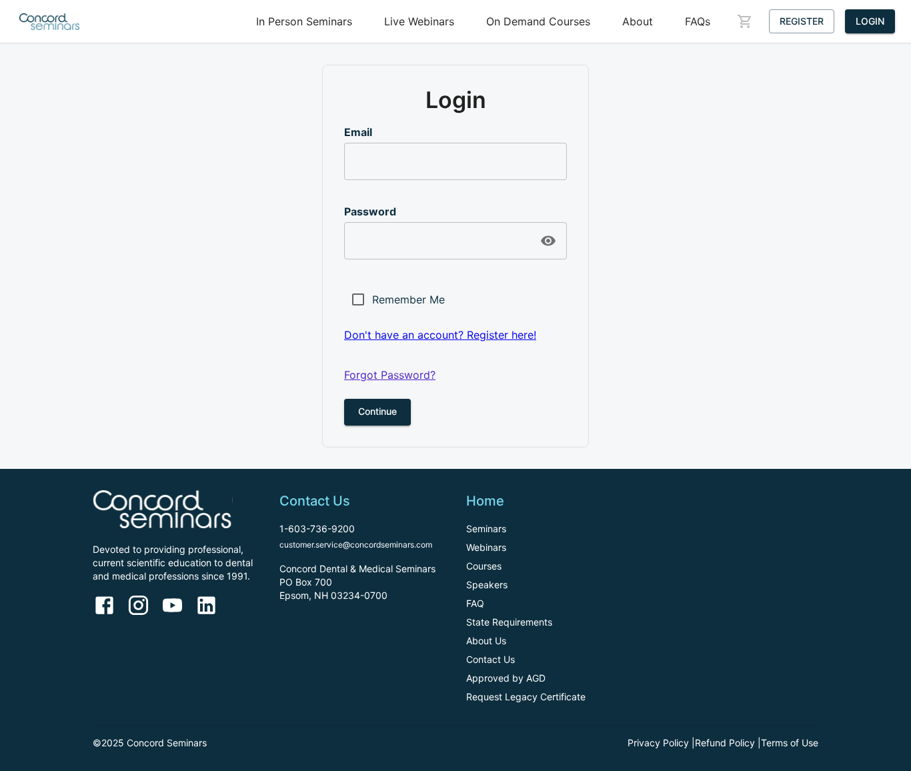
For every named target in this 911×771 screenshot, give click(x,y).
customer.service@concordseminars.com (355, 545)
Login (870, 21)
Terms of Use (789, 742)
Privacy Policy (658, 742)
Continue (377, 411)
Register (802, 21)
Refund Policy (725, 742)
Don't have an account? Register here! (440, 334)
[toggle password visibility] (548, 240)
